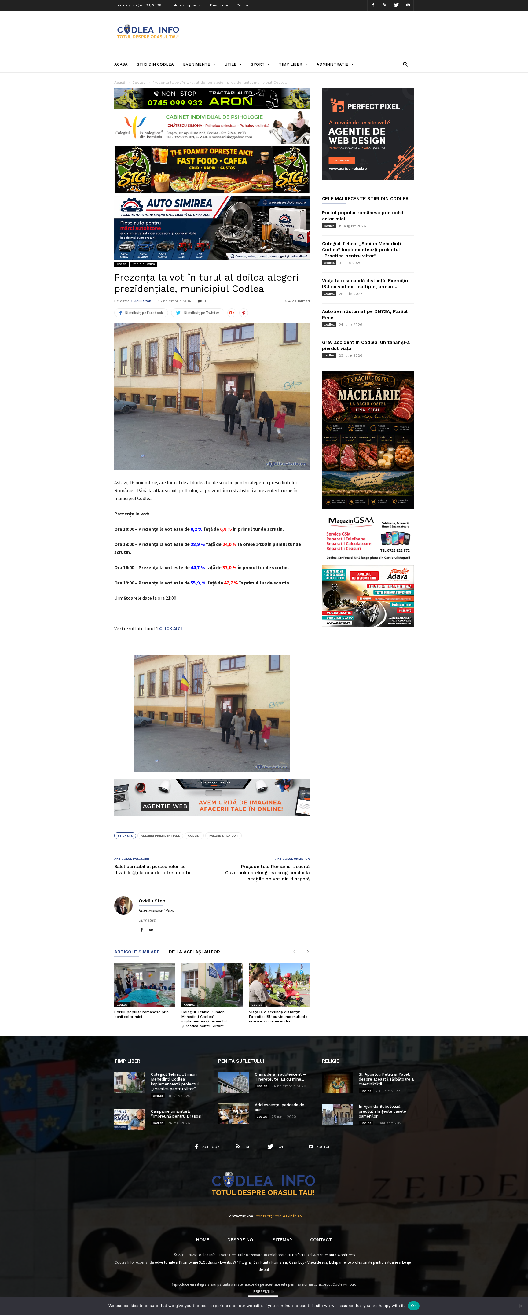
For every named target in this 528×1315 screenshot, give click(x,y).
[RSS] (385, 5)
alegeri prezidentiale (160, 835)
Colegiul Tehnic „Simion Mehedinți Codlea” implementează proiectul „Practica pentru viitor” (204, 1019)
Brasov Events (219, 1262)
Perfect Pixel (302, 1255)
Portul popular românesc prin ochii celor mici (141, 1014)
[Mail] (151, 930)
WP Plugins (242, 1262)
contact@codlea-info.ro (279, 1216)
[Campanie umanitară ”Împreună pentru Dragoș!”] (129, 1119)
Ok (413, 1305)
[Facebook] (373, 5)
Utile (231, 64)
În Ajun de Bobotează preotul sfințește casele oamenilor (382, 1111)
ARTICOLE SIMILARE (137, 952)
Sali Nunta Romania (270, 1262)
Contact (244, 5)
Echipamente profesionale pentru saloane (363, 1262)
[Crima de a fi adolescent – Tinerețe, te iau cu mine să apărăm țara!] (233, 1082)
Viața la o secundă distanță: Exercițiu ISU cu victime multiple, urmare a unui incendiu (278, 1016)
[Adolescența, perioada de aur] (233, 1113)
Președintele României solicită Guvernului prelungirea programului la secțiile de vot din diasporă (267, 873)
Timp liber (290, 64)
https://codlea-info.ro (156, 910)
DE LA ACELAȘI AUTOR (194, 952)
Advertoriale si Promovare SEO (180, 1262)
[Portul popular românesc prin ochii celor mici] (144, 985)
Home (202, 1240)
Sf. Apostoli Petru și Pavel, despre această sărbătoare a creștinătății (386, 1079)
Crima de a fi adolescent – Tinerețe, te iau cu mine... (280, 1076)
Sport (258, 64)
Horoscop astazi (189, 5)
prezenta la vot (223, 835)
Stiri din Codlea (155, 64)
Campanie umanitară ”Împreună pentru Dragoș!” (177, 1113)
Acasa (121, 64)
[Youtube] (408, 5)
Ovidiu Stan (141, 301)
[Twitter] (396, 5)
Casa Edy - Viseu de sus (308, 1262)
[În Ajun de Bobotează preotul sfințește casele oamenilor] (337, 1114)
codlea (194, 835)
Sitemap (282, 1240)
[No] (520, 1306)
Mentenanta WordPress (336, 1255)
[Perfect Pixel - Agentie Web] (368, 178)
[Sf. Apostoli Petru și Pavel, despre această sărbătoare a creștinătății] (337, 1082)
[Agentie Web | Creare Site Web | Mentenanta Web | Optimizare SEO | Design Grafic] (212, 821)
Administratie (332, 64)
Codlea (121, 264)
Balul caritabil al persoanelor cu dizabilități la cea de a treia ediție (153, 869)
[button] (405, 64)
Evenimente (196, 64)
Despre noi (220, 5)
